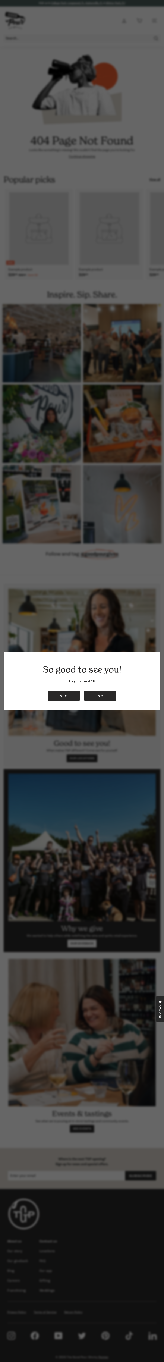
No (100, 695)
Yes (63, 695)
